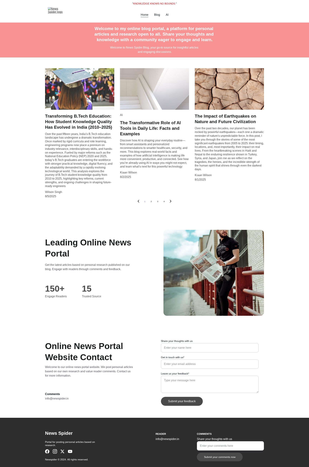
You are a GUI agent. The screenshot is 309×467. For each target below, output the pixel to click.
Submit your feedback (182, 401)
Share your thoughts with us (177, 341)
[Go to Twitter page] (62, 451)
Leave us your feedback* (175, 373)
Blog (157, 14)
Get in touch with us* (172, 357)
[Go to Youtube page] (70, 451)
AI (167, 14)
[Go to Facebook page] (47, 451)
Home (144, 14)
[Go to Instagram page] (55, 451)
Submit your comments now (220, 457)
